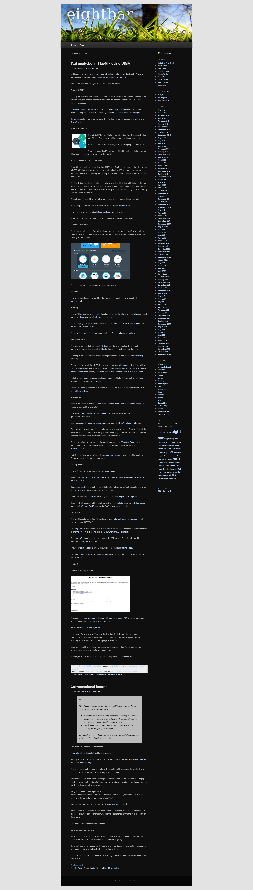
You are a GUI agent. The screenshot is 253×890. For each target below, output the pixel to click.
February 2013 (163, 168)
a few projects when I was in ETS (123, 109)
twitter (160, 408)
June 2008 (162, 265)
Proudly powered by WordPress (126, 881)
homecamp (177, 448)
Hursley (161, 380)
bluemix (92, 674)
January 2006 (163, 346)
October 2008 (163, 254)
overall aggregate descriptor (127, 365)
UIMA (73, 96)
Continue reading (79, 865)
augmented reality (165, 367)
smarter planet (175, 465)
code (109, 674)
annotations (99, 554)
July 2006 (161, 329)
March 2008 (162, 274)
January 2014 (163, 151)
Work (174, 478)
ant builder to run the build (116, 323)
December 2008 (164, 249)
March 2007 (162, 307)
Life (159, 386)
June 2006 (162, 332)
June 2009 (162, 232)
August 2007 (163, 293)
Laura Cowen (163, 79)
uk (161, 472)
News (160, 392)
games (160, 378)
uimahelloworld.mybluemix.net (92, 627)
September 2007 (164, 290)
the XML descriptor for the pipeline (91, 477)
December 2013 (164, 154)
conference (167, 426)
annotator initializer (114, 454)
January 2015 (163, 124)
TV (158, 472)
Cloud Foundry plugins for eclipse (120, 333)
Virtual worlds (163, 414)
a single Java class (106, 470)
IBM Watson (76, 122)
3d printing (162, 364)
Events (160, 375)
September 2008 (164, 257)
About (82, 45)
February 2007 (163, 310)
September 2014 (164, 135)
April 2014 (162, 146)
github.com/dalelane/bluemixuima (108, 211)
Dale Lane (95, 68)
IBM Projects (163, 383)
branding (161, 369)
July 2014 (161, 140)
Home (73, 45)
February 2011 (163, 201)
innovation (177, 452)
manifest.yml (76, 301)
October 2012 (163, 174)
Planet (80, 674)
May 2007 (161, 301)
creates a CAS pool (80, 486)
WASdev (161, 478)
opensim (174, 463)
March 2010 (162, 215)
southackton (162, 469)
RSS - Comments (165, 491)
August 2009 (163, 226)
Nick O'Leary (163, 82)
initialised (92, 496)
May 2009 (161, 235)
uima (120, 674)
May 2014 (161, 143)
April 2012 (162, 185)
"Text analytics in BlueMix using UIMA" (87, 666)
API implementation (82, 547)
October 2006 (163, 321)
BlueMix (91, 134)
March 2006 (162, 340)
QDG (159, 400)
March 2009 (162, 240)
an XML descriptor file (105, 345)
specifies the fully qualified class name (118, 403)
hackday (165, 445)
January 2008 (163, 279)
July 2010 (161, 210)
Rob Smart (162, 85)
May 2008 (161, 268)
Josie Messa (163, 76)
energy (166, 439)
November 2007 (164, 285)
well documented (116, 231)
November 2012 (164, 171)
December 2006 (164, 315)
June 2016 (162, 112)
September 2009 (164, 224)
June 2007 (162, 299)
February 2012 (163, 190)
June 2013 (162, 160)
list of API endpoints (82, 538)
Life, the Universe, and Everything (169, 456)
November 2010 (164, 204)
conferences (162, 372)
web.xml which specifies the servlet (123, 519)
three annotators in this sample (92, 413)
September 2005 (164, 354)
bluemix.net (125, 205)
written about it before (83, 109)
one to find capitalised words (107, 371)
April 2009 (162, 238)
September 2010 (164, 207)
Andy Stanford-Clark (166, 63)
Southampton (171, 469)
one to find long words (133, 371)
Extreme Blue (101, 868)
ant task (95, 313)
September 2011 (164, 199)
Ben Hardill (162, 65)
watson (168, 478)
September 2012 (164, 176)
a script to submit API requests (122, 618)
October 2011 (163, 196)
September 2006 (164, 324)
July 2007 (161, 296)
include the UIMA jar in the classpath (126, 313)
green (160, 445)
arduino (172, 424)
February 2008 (163, 276)
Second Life (162, 403)
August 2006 (163, 326)
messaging (162, 389)
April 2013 (162, 162)
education (167, 432)
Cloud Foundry (99, 138)
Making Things (167, 459)
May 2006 (161, 335)
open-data (167, 463)
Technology (162, 405)
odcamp (160, 463)
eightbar (114, 674)
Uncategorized (163, 411)
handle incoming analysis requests (122, 496)
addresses (165, 424)
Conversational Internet (89, 686)
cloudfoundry (101, 674)
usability (165, 475)
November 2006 (164, 318)
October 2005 (163, 351)
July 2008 (161, 263)
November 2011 (164, 193)
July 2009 (161, 229)
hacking (171, 445)
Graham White (163, 71)
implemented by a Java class (93, 422)
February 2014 (163, 149)
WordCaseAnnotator (129, 442)
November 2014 (164, 129)
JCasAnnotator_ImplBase (129, 422)
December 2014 (164, 126)
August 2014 (163, 137)
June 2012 (162, 179)
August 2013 (163, 157)
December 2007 (164, 282)
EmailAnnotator (77, 448)
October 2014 (163, 132)
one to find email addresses (82, 371)
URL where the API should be (116, 531)
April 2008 (162, 271)
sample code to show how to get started (109, 77)
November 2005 (164, 349)
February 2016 (163, 115)
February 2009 (163, 243)
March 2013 (162, 165)
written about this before (84, 752)
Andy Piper (162, 94)
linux (159, 459)
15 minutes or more (111, 804)
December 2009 (164, 218)
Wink (135, 189)
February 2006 (163, 343)
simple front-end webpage (93, 618)
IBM (109, 868)
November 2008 (164, 251)
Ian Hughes (162, 97)
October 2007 (163, 287)
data (174, 427)
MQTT (176, 459)
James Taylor (163, 74)
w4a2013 (172, 475)
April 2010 (162, 213)
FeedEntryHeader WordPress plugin (124, 671)
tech (113, 868)
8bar (159, 423)
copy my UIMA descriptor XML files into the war (91, 317)
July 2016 (161, 110)
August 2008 (163, 260)
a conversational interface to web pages (123, 112)
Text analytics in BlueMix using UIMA (100, 63)
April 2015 (162, 118)
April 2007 (162, 304)
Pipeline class (126, 547)
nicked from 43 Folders (94, 671)
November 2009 (164, 221)
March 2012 (162, 187)
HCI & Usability (167, 448)
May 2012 (161, 182)
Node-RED (162, 394)
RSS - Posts (162, 488)
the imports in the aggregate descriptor (95, 377)
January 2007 (163, 312)
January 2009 (163, 246)
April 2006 (162, 337)
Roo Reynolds (163, 100)
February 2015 (163, 121)
